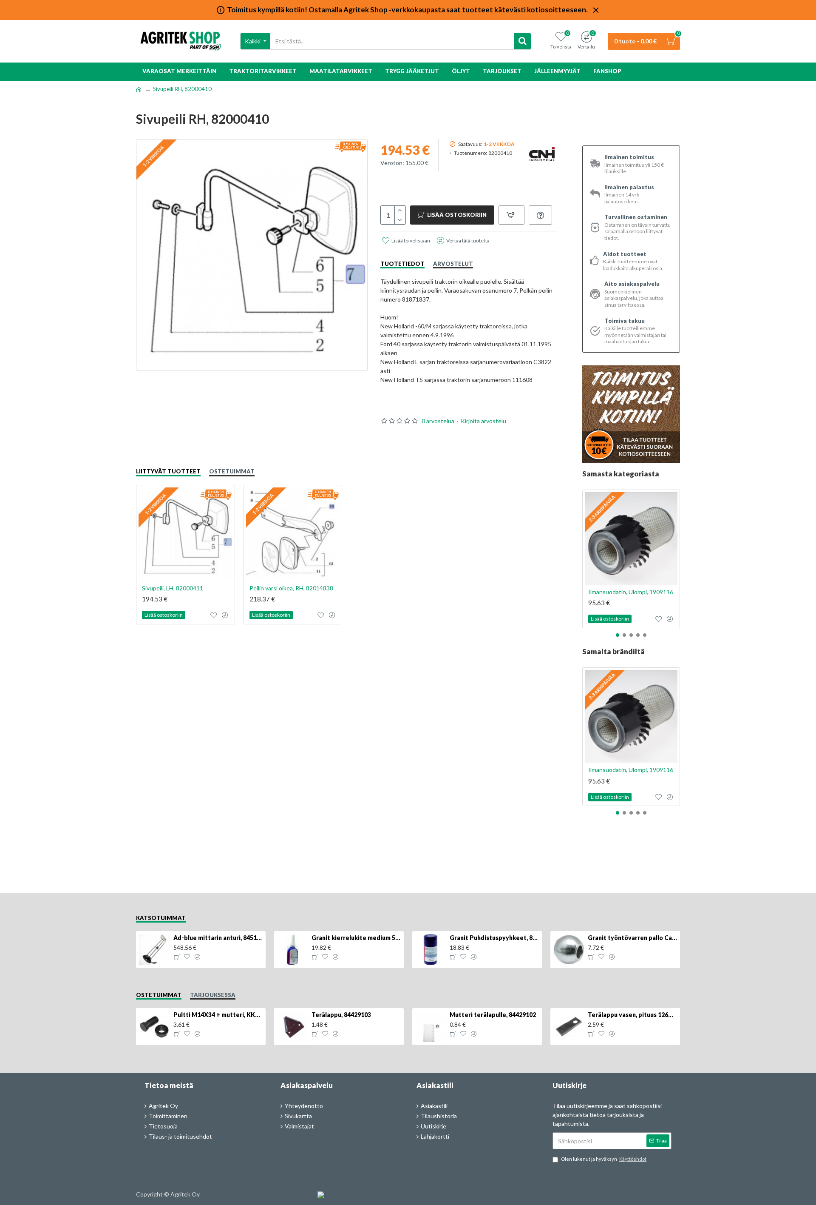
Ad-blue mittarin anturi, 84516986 (218, 937)
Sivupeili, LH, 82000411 (172, 588)
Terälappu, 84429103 (341, 1014)
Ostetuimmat (232, 471)
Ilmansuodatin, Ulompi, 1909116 (630, 591)
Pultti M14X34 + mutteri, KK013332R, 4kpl (218, 1014)
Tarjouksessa (212, 994)
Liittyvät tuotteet (168, 471)
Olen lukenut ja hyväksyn (603, 1159)
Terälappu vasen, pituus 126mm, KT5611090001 (632, 1014)
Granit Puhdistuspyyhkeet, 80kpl (494, 937)
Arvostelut (453, 263)
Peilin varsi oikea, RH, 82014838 (291, 588)
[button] (617, 635)
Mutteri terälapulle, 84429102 (493, 1014)
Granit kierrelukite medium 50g (356, 937)
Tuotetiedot (402, 263)
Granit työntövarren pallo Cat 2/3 (632, 937)
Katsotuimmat (161, 917)
